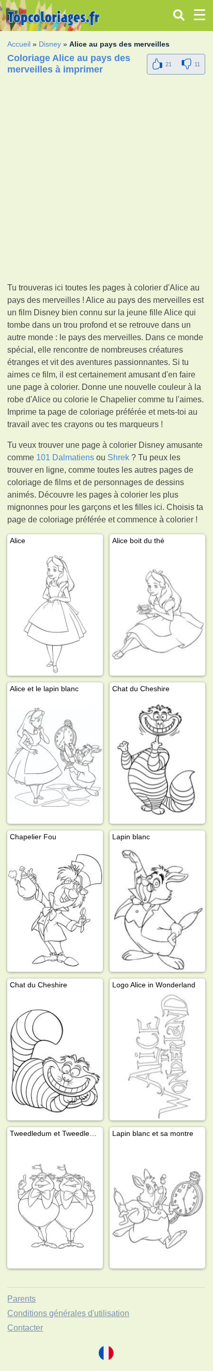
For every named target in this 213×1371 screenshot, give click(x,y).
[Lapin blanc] (157, 908)
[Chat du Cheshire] (157, 760)
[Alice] (55, 612)
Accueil (19, 44)
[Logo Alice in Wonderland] (157, 1056)
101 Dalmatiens (65, 457)
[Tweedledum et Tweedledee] (55, 1205)
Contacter (25, 1327)
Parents (21, 1298)
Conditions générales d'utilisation (68, 1313)
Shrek (118, 457)
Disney (50, 44)
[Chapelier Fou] (55, 908)
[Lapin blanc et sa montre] (157, 1205)
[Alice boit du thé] (157, 612)
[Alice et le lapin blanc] (55, 760)
